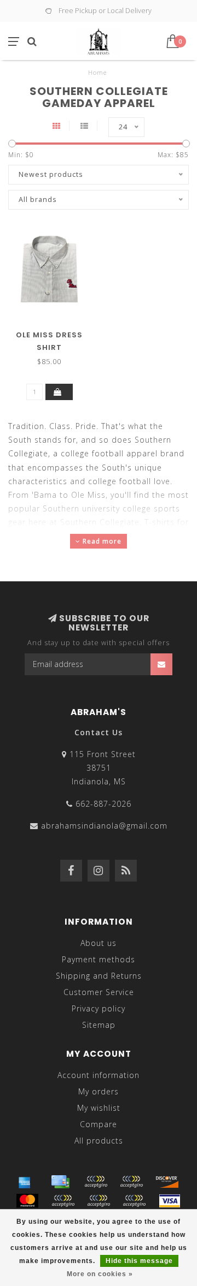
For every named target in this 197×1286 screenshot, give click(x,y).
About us (98, 943)
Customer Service (98, 992)
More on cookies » (100, 1274)
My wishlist (98, 1108)
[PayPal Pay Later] (98, 1201)
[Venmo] (134, 1201)
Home (97, 72)
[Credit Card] (60, 1182)
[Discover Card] (167, 1182)
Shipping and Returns (99, 976)
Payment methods (98, 959)
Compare (98, 1124)
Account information (98, 1075)
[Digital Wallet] (131, 1182)
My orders (98, 1091)
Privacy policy (98, 1008)
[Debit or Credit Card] (95, 1182)
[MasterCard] (27, 1201)
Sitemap (98, 1025)
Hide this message (139, 1261)
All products (98, 1140)
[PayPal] (63, 1201)
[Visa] (169, 1201)
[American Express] (24, 1182)
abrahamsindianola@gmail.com (104, 825)
